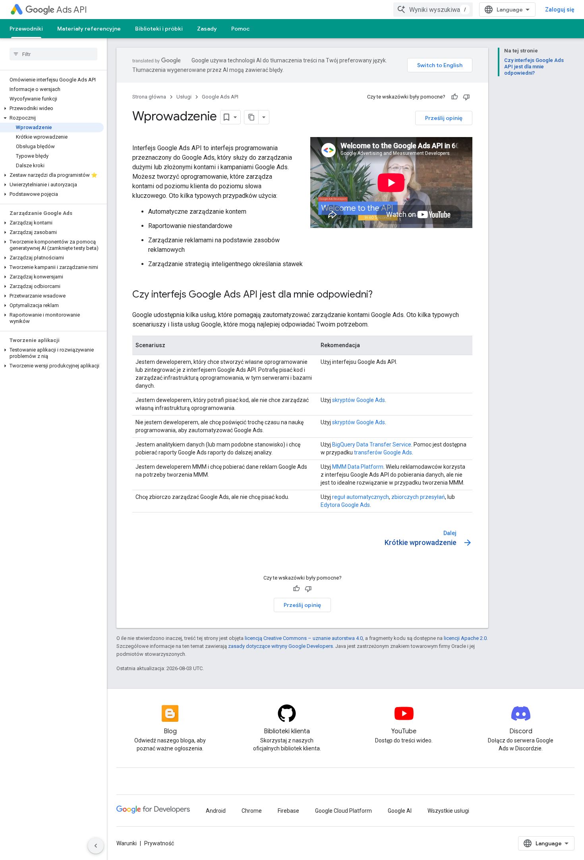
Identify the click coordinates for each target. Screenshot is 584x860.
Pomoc (240, 28)
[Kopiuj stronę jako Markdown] (251, 117)
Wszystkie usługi (448, 811)
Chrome (252, 811)
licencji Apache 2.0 (465, 638)
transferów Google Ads (383, 452)
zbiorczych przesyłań (418, 497)
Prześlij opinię (443, 118)
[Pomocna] (454, 97)
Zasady (207, 28)
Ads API (71, 9)
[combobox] (433, 9)
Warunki (126, 843)
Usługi (183, 97)
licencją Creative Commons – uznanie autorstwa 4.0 (304, 638)
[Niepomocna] (466, 97)
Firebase (288, 811)
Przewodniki (26, 28)
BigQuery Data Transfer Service (371, 444)
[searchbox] (53, 54)
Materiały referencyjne (89, 28)
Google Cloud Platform (343, 811)
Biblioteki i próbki (159, 28)
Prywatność (159, 843)
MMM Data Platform (357, 467)
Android (216, 811)
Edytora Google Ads (345, 505)
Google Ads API (220, 97)
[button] (52, 108)
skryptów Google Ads (358, 400)
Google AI (400, 811)
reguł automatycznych (360, 497)
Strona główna (149, 97)
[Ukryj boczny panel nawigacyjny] (96, 846)
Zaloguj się (559, 9)
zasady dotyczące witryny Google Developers (280, 646)
